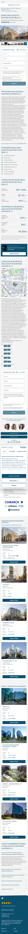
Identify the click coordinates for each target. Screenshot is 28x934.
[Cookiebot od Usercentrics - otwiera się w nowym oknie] (20, 447)
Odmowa (14, 485)
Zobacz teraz (14, 562)
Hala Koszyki (23, 143)
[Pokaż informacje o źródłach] (25, 295)
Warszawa (18, 8)
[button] (14, 282)
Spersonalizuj (13, 480)
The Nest (6, 584)
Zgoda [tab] (4, 451)
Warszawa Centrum (5, 9)
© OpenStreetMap (15, 295)
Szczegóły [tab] (12, 451)
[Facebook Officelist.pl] (2, 898)
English (3, 2)
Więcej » (19, 80)
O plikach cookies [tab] (21, 451)
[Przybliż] (25, 270)
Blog (15, 928)
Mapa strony (4, 931)
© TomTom (22, 295)
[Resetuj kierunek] (25, 274)
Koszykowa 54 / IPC (10, 661)
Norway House (8, 622)
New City (6, 707)
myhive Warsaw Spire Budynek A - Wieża (11, 745)
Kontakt (15, 931)
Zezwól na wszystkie (14, 476)
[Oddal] (25, 272)
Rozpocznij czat (14, 436)
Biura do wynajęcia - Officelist (8, 8)
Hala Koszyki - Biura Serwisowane (10, 546)
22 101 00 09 (22, 49)
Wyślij (14, 83)
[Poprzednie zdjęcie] (2, 34)
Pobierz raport (14, 253)
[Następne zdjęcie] (26, 34)
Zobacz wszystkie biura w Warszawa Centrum (11, 525)
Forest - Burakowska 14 (12, 784)
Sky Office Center (9, 821)
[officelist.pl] (7, 910)
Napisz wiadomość (14, 433)
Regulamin (3, 928)
